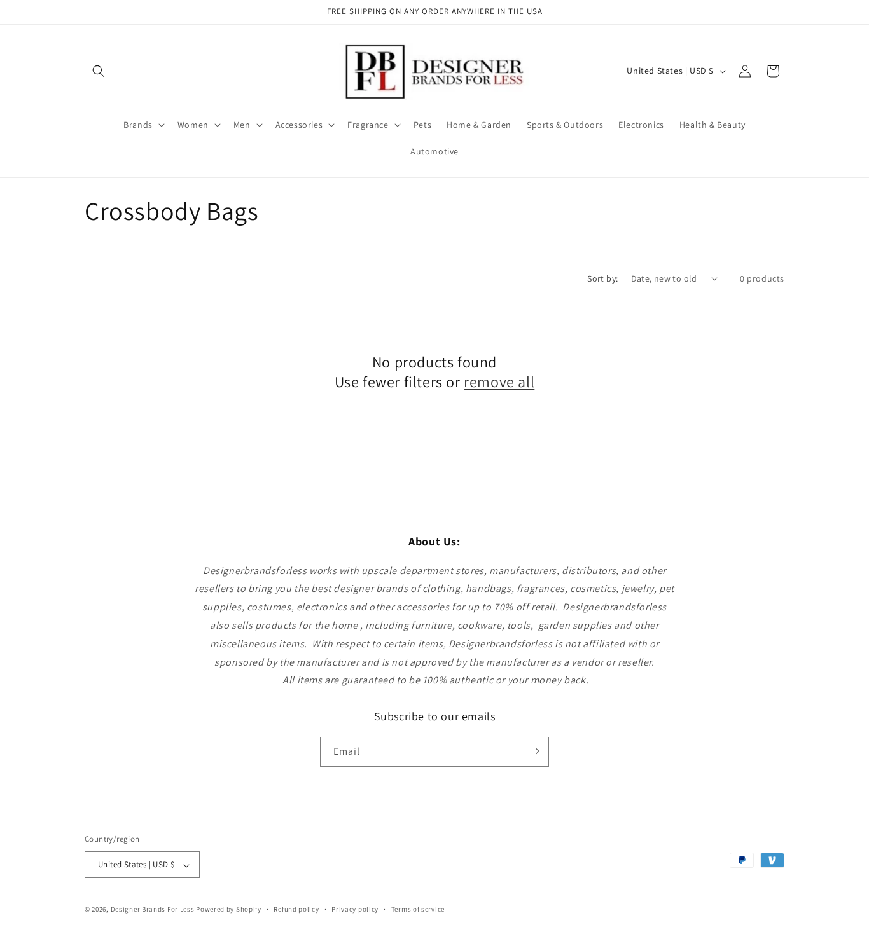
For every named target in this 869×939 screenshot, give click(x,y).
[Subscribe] (534, 751)
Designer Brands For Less (153, 909)
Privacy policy (355, 909)
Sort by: (602, 278)
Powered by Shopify (228, 909)
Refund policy (296, 909)
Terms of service (418, 909)
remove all (499, 382)
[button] (99, 71)
